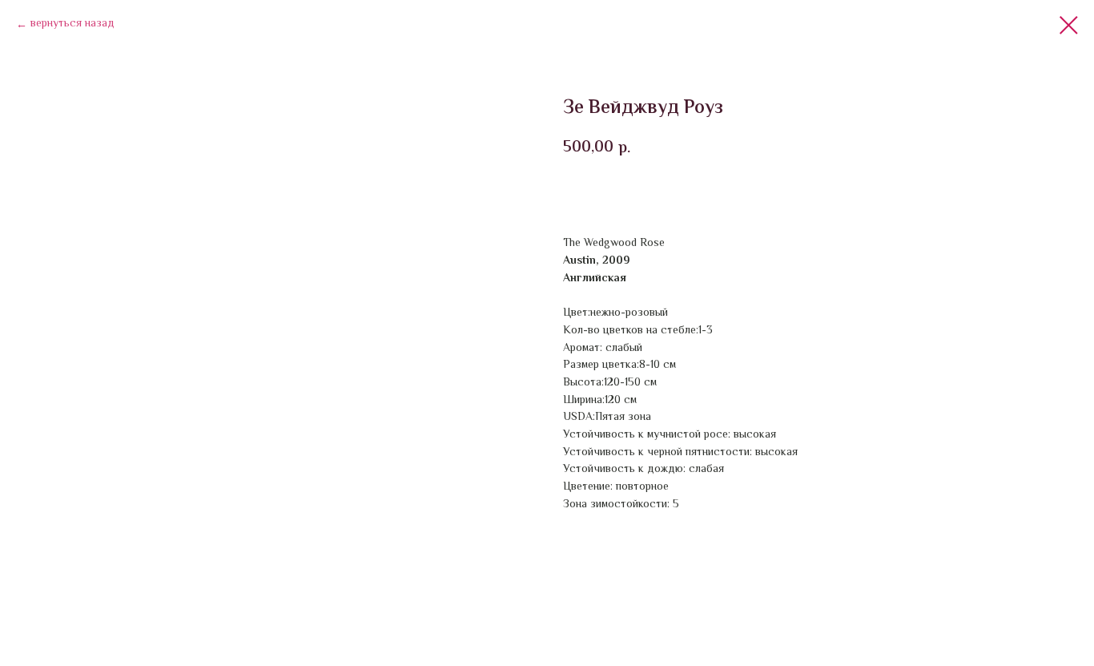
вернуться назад (72, 24)
